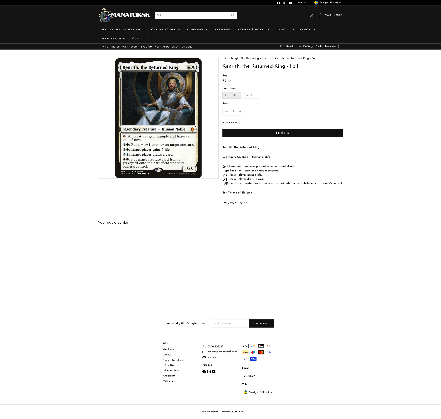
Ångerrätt (169, 376)
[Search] (233, 15)
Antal (225, 103)
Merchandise (113, 39)
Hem (225, 58)
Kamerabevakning (174, 360)
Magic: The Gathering (122, 29)
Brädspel (223, 29)
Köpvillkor (169, 365)
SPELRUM (146, 47)
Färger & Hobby (252, 29)
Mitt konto (169, 381)
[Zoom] (158, 118)
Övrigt (138, 39)
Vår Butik (168, 349)
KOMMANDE (162, 47)
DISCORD (187, 47)
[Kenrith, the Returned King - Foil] (117, 266)
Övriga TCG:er (164, 29)
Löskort (267, 58)
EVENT (135, 47)
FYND (105, 47)
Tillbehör (302, 29)
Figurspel (196, 29)
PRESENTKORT (119, 47)
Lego (281, 29)
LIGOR (175, 47)
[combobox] (196, 15)
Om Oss (167, 355)
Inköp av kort (171, 370)
